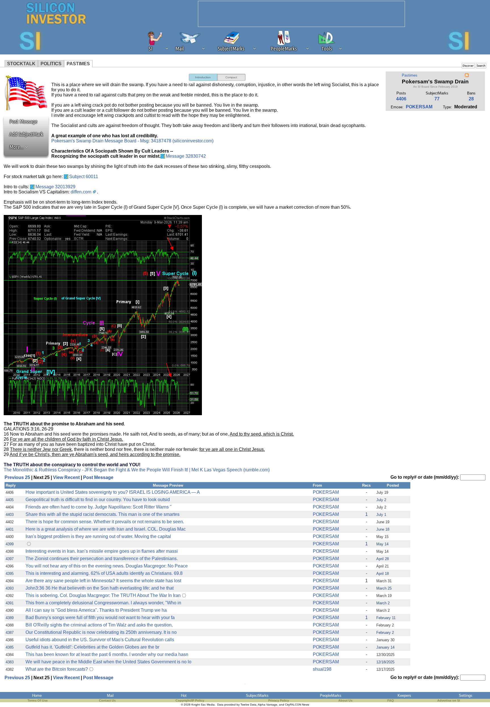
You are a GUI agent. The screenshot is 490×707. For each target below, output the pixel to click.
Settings (465, 695)
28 (471, 98)
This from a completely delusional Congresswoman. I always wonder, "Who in (103, 602)
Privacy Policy (278, 700)
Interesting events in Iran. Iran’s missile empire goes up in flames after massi (102, 551)
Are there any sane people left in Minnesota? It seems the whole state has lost (103, 580)
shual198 (322, 669)
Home (37, 695)
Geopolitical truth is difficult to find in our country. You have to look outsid (98, 499)
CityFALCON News (297, 704)
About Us (345, 700)
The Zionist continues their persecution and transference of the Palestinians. (102, 558)
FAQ (390, 700)
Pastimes (409, 75)
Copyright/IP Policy (190, 700)
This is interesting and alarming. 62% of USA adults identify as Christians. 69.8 (104, 573)
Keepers (404, 695)
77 (437, 98)
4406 (401, 98)
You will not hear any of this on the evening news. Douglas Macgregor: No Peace (107, 566)
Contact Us (107, 700)
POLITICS (51, 63)
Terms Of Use (38, 700)
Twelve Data (248, 704)
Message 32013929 (55, 186)
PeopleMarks (330, 695)
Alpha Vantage (267, 704)
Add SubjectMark (26, 134)
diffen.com (81, 191)
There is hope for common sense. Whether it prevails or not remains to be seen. (105, 521)
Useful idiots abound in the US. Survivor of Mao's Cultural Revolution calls (100, 639)
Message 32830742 (186, 156)
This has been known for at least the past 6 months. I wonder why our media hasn (107, 654)
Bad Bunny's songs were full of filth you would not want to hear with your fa (100, 617)
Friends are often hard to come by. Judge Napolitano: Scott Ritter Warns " (99, 507)
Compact (231, 77)
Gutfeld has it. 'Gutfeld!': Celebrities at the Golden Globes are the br (92, 647)
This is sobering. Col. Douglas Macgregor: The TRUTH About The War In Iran (103, 595)
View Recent (66, 477)
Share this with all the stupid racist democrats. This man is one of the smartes (102, 514)
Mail (110, 695)
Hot (184, 695)
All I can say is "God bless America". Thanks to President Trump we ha (96, 610)
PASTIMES (78, 63)
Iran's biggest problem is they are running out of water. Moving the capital (98, 536)
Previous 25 (17, 477)
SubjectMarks (257, 695)
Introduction (203, 77)
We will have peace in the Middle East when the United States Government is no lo (108, 661)
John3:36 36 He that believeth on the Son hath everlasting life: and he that (100, 588)
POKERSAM (419, 106)
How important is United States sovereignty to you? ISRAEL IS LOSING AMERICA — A (113, 492)
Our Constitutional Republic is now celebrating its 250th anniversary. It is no (101, 632)
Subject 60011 (83, 176)
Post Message (20, 121)
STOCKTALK (21, 63)
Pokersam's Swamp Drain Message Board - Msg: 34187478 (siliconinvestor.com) (132, 140)
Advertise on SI (448, 700)
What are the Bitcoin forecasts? (57, 669)
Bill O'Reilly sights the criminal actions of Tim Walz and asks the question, (99, 624)
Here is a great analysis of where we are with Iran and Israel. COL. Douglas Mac (106, 529)
